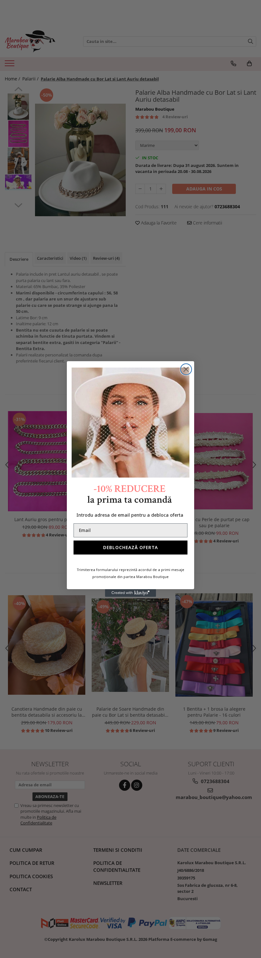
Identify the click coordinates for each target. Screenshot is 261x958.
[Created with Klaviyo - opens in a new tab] (130, 593)
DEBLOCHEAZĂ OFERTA (130, 547)
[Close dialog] (186, 369)
